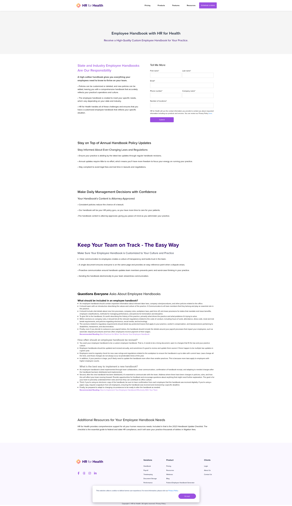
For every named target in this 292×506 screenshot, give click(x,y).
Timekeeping (148, 474)
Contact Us (208, 474)
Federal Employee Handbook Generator (180, 483)
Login (206, 466)
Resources (170, 470)
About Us (207, 470)
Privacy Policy (173, 491)
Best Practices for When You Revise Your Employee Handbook (124, 334)
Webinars (169, 474)
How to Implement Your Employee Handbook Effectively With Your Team (129, 390)
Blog (167, 479)
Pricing (168, 466)
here (210, 113)
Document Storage (150, 479)
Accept (187, 496)
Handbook (147, 466)
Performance (148, 483)
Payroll (145, 470)
